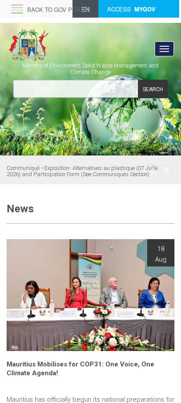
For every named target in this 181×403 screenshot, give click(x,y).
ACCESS (131, 9)
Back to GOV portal (58, 9)
